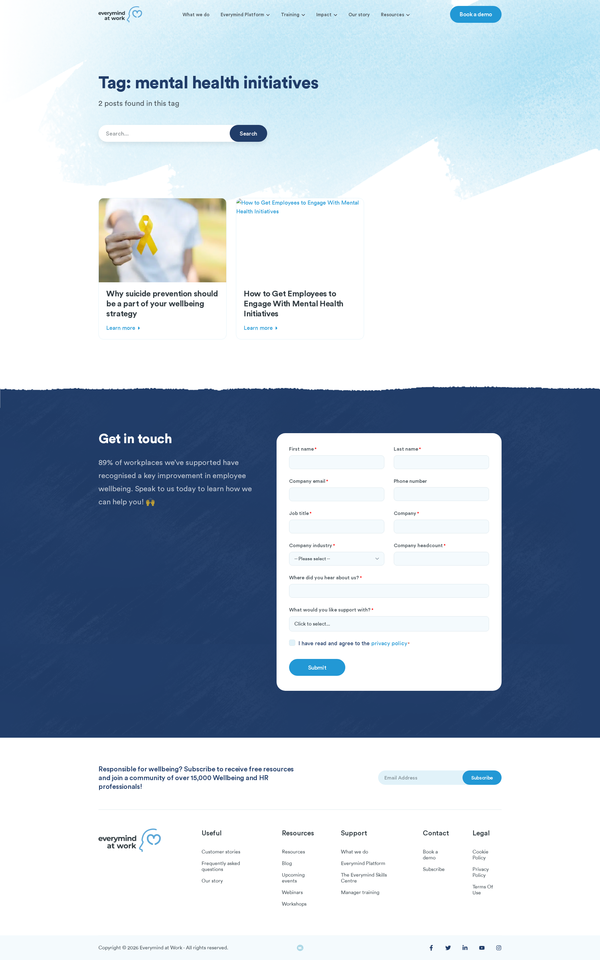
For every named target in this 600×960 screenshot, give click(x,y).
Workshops (294, 904)
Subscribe (434, 869)
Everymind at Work (161, 948)
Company (406, 513)
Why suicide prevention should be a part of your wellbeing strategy (162, 303)
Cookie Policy (480, 855)
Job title (300, 513)
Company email (308, 481)
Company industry (312, 545)
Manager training (360, 892)
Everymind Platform (242, 14)
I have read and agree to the (354, 643)
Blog (287, 863)
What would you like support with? (331, 609)
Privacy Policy (480, 872)
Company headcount (420, 545)
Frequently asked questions (221, 866)
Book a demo (475, 14)
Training (290, 14)
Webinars (292, 892)
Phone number (410, 481)
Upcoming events (293, 878)
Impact (324, 14)
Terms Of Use (482, 890)
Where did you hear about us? (325, 577)
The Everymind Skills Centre (364, 878)
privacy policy (389, 643)
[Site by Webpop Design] (300, 948)
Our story (359, 14)
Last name (407, 449)
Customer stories (221, 852)
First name (303, 449)
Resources (392, 14)
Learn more (120, 328)
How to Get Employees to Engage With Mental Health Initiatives (293, 303)
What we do (195, 14)
